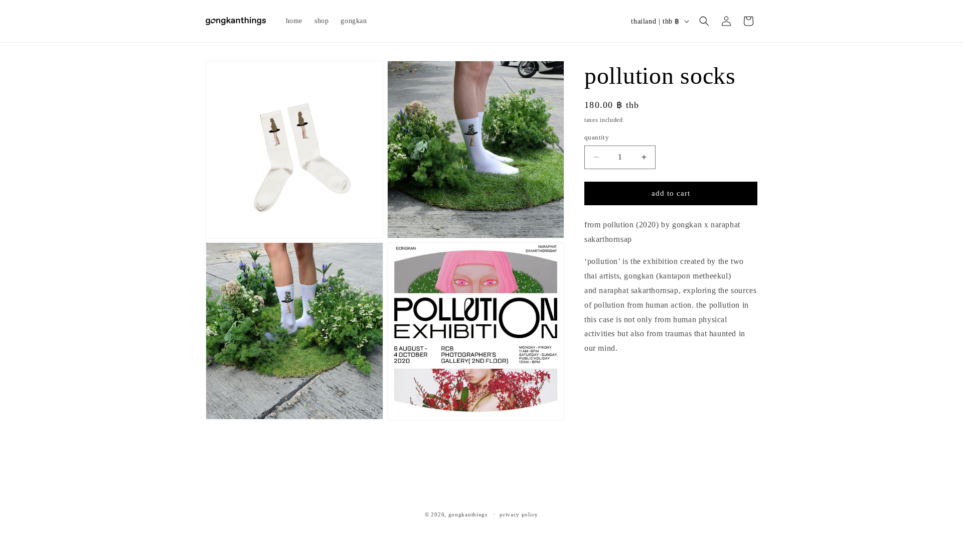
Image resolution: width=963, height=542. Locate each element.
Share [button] (604, 379)
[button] (704, 21)
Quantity (596, 137)
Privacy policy (519, 514)
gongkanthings (468, 514)
